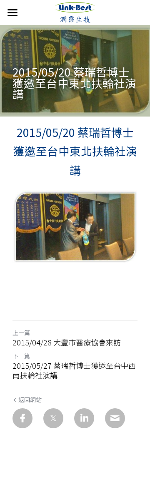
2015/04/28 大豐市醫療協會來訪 (66, 342)
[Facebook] (22, 418)
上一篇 (21, 332)
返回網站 (30, 399)
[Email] (115, 418)
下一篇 (21, 356)
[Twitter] (53, 418)
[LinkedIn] (84, 418)
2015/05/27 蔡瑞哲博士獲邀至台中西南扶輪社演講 (74, 370)
